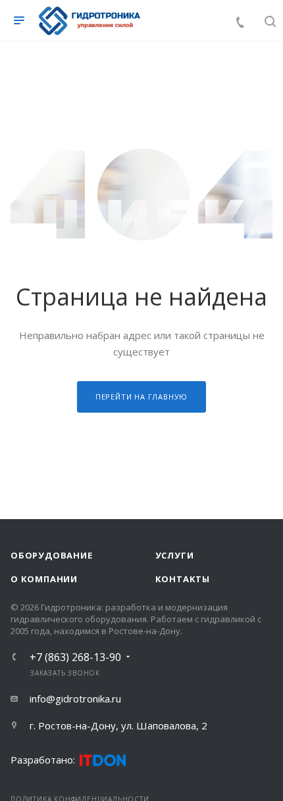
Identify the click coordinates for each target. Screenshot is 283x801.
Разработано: (43, 759)
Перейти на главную (141, 396)
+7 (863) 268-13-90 (75, 657)
